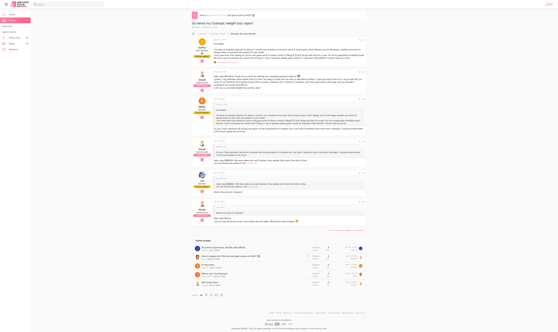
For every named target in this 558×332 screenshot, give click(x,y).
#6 (363, 202)
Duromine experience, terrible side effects (223, 247)
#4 (363, 141)
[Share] (360, 40)
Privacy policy (334, 313)
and (227, 62)
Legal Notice (320, 313)
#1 (364, 40)
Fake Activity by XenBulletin (279, 320)
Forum (278, 313)
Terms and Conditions (303, 313)
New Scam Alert (210, 282)
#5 (363, 173)
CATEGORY (251, 163)
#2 (363, 72)
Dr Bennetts (208, 265)
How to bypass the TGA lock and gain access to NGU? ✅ (231, 256)
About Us (287, 313)
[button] (6, 4)
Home (271, 313)
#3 (363, 99)
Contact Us (360, 313)
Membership (347, 313)
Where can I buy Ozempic (215, 273)
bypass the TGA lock (217, 15)
